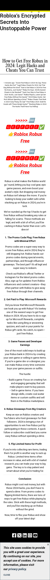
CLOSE (6, 575)
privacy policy (17, 569)
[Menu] (12, 2)
